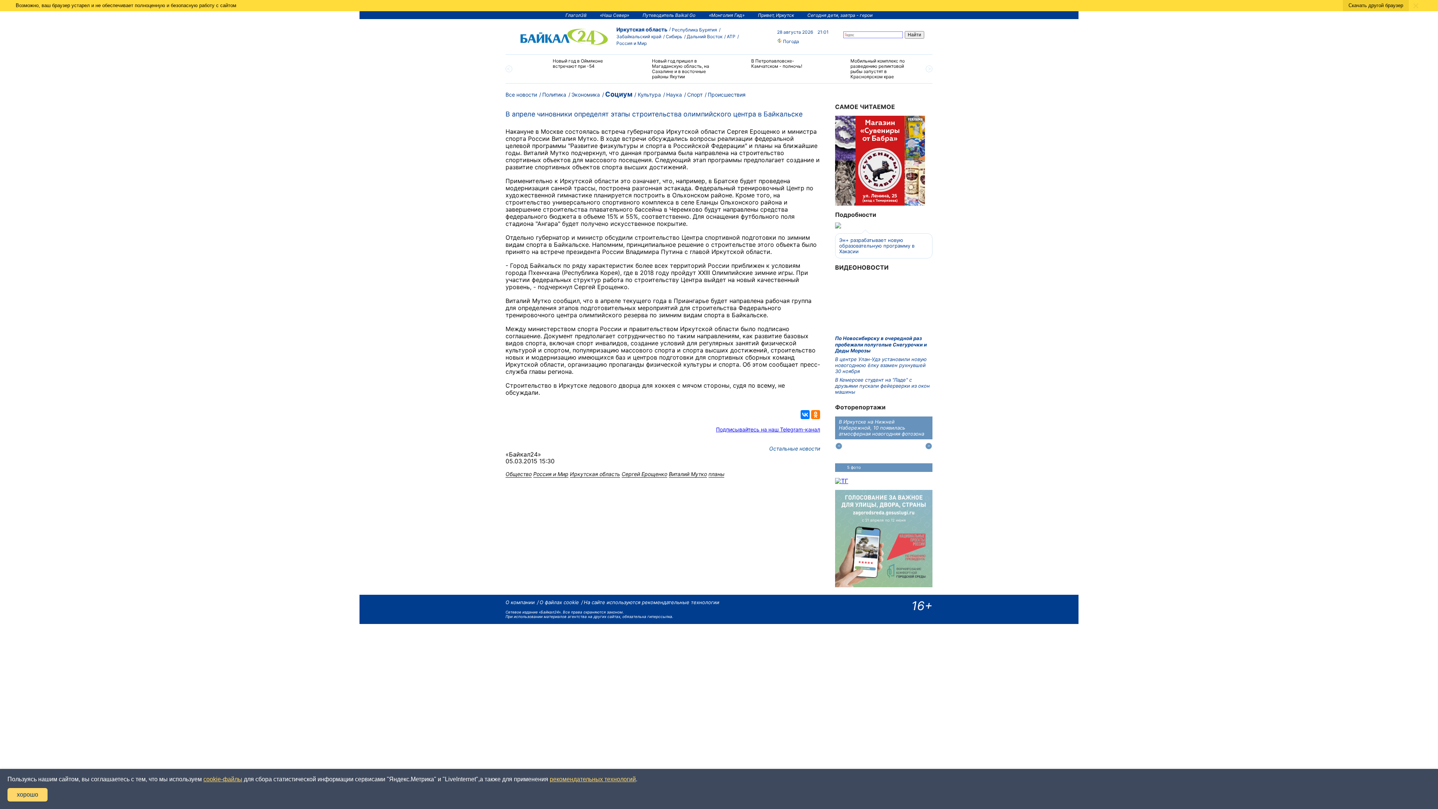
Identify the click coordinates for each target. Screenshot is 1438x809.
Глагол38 (575, 15)
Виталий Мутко (688, 474)
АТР (731, 36)
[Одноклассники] (815, 414)
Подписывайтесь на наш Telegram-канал (768, 429)
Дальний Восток (704, 36)
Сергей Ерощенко (644, 474)
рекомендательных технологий (593, 779)
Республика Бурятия (694, 30)
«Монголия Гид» (726, 15)
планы (716, 474)
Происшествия (727, 94)
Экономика (585, 94)
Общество (519, 474)
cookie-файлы (222, 779)
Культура (649, 94)
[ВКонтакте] (805, 414)
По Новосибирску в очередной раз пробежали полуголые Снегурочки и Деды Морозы (881, 344)
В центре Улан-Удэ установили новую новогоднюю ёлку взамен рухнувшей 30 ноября (881, 365)
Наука (674, 94)
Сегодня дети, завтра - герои (840, 15)
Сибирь (674, 36)
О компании (520, 602)
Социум (618, 94)
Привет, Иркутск (776, 15)
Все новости (521, 94)
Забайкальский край (638, 36)
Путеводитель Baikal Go (669, 15)
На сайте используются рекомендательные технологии (651, 602)
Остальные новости (794, 448)
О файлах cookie (559, 602)
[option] (570, 66)
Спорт (695, 94)
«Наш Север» (614, 15)
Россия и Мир (631, 43)
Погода (790, 41)
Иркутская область (641, 29)
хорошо (27, 794)
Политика (554, 94)
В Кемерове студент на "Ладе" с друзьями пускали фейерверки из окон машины (882, 386)
